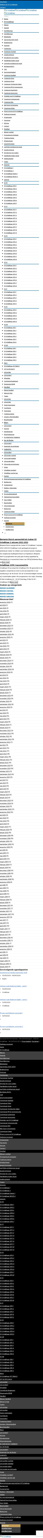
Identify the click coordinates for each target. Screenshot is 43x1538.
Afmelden (7, 378)
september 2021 (5, 774)
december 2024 (5, 660)
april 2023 (3, 719)
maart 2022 (4, 757)
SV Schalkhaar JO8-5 (10, 360)
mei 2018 (3, 891)
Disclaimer (35, 1041)
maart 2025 (4, 652)
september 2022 (5, 739)
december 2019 (5, 835)
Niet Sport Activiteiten (11, 105)
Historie (6, 123)
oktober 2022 (4, 736)
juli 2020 (3, 815)
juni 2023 (3, 713)
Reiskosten (7, 509)
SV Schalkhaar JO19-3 (10, 192)
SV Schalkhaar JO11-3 (10, 298)
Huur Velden (8, 500)
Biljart (6, 422)
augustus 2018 (5, 882)
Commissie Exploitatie (10, 90)
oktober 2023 (4, 701)
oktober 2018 (4, 876)
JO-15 (5, 236)
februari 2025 (4, 655)
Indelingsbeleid (8, 159)
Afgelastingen (8, 141)
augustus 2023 (5, 707)
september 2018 (5, 879)
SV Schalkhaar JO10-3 (10, 316)
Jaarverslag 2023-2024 (11, 40)
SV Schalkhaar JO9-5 (10, 339)
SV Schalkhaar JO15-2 (10, 242)
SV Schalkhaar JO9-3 (10, 333)
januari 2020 (4, 832)
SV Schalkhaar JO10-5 (10, 322)
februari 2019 (4, 865)
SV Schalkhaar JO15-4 (10, 248)
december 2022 (5, 730)
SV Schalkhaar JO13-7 (10, 283)
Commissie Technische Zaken (13, 84)
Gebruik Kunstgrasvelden (11, 497)
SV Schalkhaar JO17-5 (10, 221)
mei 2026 (3, 611)
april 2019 (3, 859)
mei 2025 (3, 646)
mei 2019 (3, 856)
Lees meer (5, 562)
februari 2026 (4, 620)
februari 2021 (4, 795)
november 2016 (5, 940)
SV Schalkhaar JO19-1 (10, 186)
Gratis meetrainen (9, 405)
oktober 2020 (4, 806)
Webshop (9, 523)
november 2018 (5, 873)
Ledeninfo (7, 449)
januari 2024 (4, 692)
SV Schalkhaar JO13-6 (10, 280)
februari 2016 (4, 964)
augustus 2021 (5, 777)
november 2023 (5, 698)
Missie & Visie (8, 393)
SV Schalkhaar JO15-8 (10, 259)
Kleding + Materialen (10, 488)
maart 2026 (4, 617)
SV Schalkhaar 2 (9, 171)
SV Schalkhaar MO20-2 (11, 177)
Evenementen (8, 485)
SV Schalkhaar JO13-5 (10, 277)
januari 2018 (4, 902)
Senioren (6, 165)
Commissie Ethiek (9, 108)
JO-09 (6, 325)
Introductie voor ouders (11, 58)
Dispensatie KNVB (9, 384)
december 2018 (5, 870)
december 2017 (5, 905)
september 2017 (5, 914)
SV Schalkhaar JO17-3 (10, 215)
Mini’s (6, 363)
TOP (5, 69)
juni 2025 (3, 643)
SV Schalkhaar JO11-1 (10, 292)
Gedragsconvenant (10, 114)
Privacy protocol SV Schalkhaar (13, 111)
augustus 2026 (5, 602)
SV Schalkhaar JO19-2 (10, 189)
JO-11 (5, 289)
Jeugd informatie (9, 144)
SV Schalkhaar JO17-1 (10, 210)
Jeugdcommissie (9, 55)
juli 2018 (2, 885)
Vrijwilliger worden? (10, 470)
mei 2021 (3, 786)
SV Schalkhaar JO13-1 (10, 266)
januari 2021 (4, 797)
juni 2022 (3, 748)
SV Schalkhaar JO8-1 (10, 348)
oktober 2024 (5, 666)
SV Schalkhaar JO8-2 (10, 351)
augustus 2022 (5, 742)
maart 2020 (4, 827)
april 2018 (3, 894)
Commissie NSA (8, 102)
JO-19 (5, 183)
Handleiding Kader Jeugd (11, 61)
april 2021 (3, 789)
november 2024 (5, 663)
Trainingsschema (9, 138)
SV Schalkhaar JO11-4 (10, 301)
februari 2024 (4, 690)
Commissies (7, 49)
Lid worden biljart (9, 461)
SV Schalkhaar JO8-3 (10, 354)
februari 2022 (4, 760)
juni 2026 (3, 608)
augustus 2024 (5, 672)
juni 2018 (3, 888)
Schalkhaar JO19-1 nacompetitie (14, 565)
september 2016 (5, 946)
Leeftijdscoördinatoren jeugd (13, 64)
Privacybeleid (26, 1041)
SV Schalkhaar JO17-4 (10, 218)
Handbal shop (10, 530)
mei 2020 (3, 821)
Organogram (8, 117)
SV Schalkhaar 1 (8, 168)
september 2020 (5, 809)
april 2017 (3, 926)
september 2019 (5, 844)
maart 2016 (4, 961)
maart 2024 (4, 687)
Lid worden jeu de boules (11, 464)
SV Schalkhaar (9, 22)
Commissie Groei (9, 81)
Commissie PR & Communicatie (13, 87)
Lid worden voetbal (10, 456)
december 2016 (5, 937)
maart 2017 (4, 929)
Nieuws (6, 25)
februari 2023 (4, 725)
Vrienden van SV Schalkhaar (12, 96)
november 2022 (5, 733)
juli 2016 (2, 952)
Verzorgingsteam (9, 506)
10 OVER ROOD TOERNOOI (12, 437)
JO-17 (5, 206)
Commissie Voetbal (10, 52)
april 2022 (3, 754)
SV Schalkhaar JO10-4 (10, 319)
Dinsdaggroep (8, 432)
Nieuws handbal (9, 390)
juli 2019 (2, 850)
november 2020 (5, 803)
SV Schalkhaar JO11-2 (10, 295)
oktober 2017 (4, 911)
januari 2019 (4, 867)
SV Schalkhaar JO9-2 (10, 331)
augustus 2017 (5, 917)
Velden (6, 491)
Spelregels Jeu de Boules (11, 446)
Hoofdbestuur (8, 31)
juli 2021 (2, 780)
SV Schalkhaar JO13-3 (10, 271)
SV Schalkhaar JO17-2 (10, 212)
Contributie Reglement (11, 381)
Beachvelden (8, 503)
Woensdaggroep (9, 435)
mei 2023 (3, 716)
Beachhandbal (8, 420)
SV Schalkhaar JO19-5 (10, 198)
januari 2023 (4, 727)
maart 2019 (4, 862)
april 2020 (3, 824)
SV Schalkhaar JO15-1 (10, 239)
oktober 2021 (4, 771)
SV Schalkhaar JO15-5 (10, 251)
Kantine (6, 476)
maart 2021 (4, 792)
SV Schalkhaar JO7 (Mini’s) (12, 366)
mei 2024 (3, 681)
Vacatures (3, 2)
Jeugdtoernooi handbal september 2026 (13, 972)
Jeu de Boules (8, 440)
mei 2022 (3, 751)
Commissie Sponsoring (11, 93)
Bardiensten (7, 482)
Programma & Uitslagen (11, 135)
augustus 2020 (5, 812)
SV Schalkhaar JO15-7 (10, 256)
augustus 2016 (5, 949)
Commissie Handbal (10, 75)
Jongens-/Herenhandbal (11, 417)
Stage (6, 467)
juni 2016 (3, 955)
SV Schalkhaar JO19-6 (10, 200)
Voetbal (7, 129)
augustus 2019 (5, 847)
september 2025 (5, 634)
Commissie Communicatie (11, 99)
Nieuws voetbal (9, 132)
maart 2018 (4, 897)
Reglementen (8, 43)
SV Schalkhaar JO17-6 (10, 224)
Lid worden (7, 372)
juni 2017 (3, 920)
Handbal (7, 387)
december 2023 (5, 695)
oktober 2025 (4, 631)
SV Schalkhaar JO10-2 (10, 313)
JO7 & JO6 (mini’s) (9, 369)
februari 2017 (4, 932)
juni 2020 (3, 818)
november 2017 (5, 908)
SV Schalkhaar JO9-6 (10, 342)
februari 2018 (4, 899)
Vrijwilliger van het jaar (11, 473)
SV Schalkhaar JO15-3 (10, 245)
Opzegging (7, 411)
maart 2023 (4, 722)
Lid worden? (8, 375)
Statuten (7, 46)
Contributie (7, 408)
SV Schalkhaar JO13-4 (10, 274)
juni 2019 (3, 853)
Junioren (6, 180)
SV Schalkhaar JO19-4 (10, 195)
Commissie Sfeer (9, 78)
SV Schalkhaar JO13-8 (10, 286)
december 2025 (5, 625)
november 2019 (5, 838)
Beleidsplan (7, 37)
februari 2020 (4, 830)
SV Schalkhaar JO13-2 (10, 268)
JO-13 (5, 262)
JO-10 (5, 307)
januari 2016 (4, 967)
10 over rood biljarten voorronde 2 (11, 1026)
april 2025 (3, 649)
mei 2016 (3, 958)
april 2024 (3, 684)
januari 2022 (4, 762)
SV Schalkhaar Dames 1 (11, 174)
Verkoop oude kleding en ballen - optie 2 (13, 999)
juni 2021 (3, 783)
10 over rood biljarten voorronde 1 (11, 1013)
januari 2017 (4, 934)
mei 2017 (3, 923)
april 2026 (3, 614)
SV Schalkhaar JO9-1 (10, 328)
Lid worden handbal (10, 458)
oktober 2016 (4, 943)
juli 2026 (3, 605)
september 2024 (6, 669)
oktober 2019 (4, 841)
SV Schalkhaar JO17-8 (10, 230)
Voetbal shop (10, 527)
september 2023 (5, 704)
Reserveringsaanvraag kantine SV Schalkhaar (17, 479)
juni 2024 (3, 678)
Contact (3, 7)
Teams (6, 162)
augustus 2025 (5, 637)
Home (6, 19)
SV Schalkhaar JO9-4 (10, 336)
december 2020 (5, 800)
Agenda (6, 28)
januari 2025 (4, 658)
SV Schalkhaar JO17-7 (10, 227)
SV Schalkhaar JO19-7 (10, 203)
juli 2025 (3, 640)
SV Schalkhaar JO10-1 (10, 310)
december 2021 (5, 765)
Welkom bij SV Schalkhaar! (8, 4)
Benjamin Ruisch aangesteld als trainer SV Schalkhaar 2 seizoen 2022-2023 (18, 541)
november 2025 (5, 628)
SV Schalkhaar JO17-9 (10, 233)
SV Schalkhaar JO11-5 (10, 304)
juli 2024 (3, 675)
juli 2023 (3, 710)
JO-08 (6, 345)
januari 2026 (4, 623)
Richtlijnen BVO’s (9, 66)
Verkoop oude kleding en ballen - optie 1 (13, 986)
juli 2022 (3, 745)
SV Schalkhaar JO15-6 (10, 254)
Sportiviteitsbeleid (10, 72)
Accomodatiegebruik (10, 494)
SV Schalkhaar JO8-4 (10, 357)
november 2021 (5, 768)
